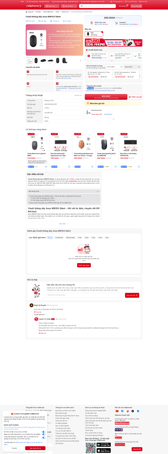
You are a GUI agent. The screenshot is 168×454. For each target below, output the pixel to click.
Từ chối (14, 448)
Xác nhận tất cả (35, 448)
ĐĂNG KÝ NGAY (63, 239)
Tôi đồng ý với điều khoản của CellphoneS (72, 235)
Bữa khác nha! (75, 239)
